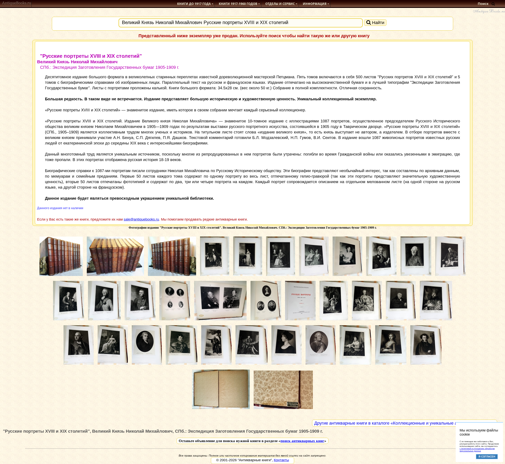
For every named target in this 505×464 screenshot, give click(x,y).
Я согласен (487, 456)
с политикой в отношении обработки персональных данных (477, 449)
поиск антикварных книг (302, 441)
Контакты (281, 460)
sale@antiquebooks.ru (141, 219)
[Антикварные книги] (16, 3)
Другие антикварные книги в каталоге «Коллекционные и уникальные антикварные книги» (404, 423)
